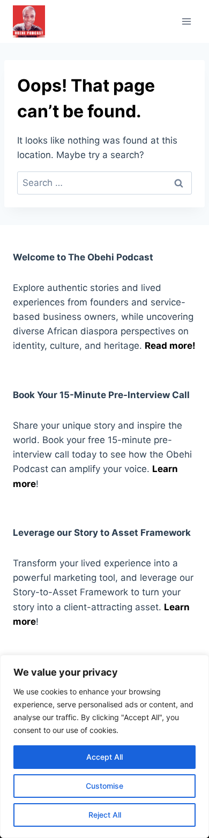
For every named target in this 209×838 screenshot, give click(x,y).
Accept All (104, 756)
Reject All (104, 814)
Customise (104, 785)
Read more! (170, 345)
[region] (104, 746)
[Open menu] (186, 21)
